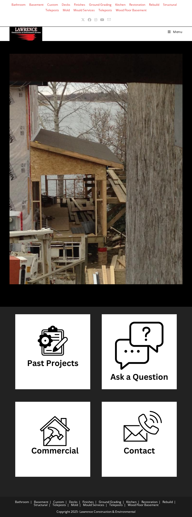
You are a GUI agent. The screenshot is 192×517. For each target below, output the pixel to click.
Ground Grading (100, 4)
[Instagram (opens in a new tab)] (96, 19)
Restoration (137, 4)
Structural (170, 4)
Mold (66, 10)
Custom (52, 4)
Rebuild (154, 4)
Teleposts (52, 10)
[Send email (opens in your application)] (109, 19)
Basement (36, 4)
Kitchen (120, 4)
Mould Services (84, 10)
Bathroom (19, 4)
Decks (66, 4)
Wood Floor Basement (131, 10)
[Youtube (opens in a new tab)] (102, 19)
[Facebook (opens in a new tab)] (89, 19)
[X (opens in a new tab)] (83, 19)
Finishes (79, 4)
